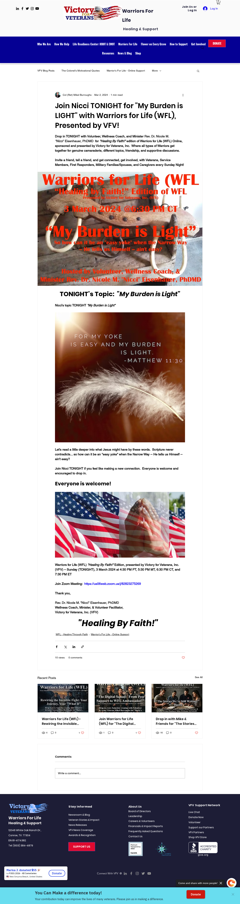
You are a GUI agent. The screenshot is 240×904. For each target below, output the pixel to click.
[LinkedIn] (125, 873)
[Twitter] (143, 873)
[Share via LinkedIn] (74, 646)
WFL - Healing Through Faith (72, 634)
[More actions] (183, 95)
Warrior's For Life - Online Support (126, 70)
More (155, 70)
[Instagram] (137, 873)
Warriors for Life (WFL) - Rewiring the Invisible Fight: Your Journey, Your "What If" (62, 721)
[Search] (202, 47)
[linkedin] (17, 8)
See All (199, 677)
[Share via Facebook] (56, 646)
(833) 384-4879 (23, 845)
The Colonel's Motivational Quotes (80, 70)
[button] (218, 2)
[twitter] (27, 8)
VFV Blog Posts (45, 70)
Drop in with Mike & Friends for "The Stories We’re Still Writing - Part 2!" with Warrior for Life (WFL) (175, 721)
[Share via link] (82, 646)
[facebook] (22, 8)
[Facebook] (131, 873)
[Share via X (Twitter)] (65, 646)
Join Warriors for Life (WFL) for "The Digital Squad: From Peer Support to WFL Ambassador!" (116, 721)
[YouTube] (149, 873)
